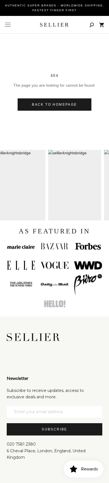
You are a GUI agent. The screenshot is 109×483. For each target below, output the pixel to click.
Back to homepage (54, 104)
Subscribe (54, 429)
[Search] (91, 24)
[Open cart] (101, 25)
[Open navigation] (8, 25)
